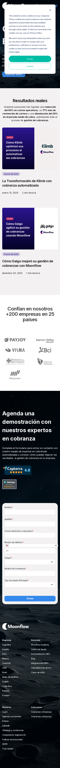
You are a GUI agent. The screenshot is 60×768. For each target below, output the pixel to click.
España (5, 649)
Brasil (4, 672)
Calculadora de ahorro (41, 668)
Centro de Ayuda (38, 649)
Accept (30, 59)
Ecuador (6, 695)
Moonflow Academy (40, 645)
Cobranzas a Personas (41, 716)
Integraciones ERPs (39, 663)
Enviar (30, 598)
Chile (4, 668)
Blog (33, 658)
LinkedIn (6, 725)
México (5, 658)
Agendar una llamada (11, 716)
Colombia (6, 663)
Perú (4, 654)
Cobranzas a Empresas (41, 712)
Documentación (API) (40, 654)
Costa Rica (7, 686)
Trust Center (7, 748)
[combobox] (30, 562)
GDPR (4, 744)
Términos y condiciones (13, 730)
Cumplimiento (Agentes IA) (14, 735)
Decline (30, 66)
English (5, 681)
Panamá (5, 691)
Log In (5, 712)
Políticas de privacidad (12, 739)
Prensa (5, 721)
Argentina (6, 645)
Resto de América (10, 677)
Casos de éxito (38, 672)
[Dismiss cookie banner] (50, 10)
